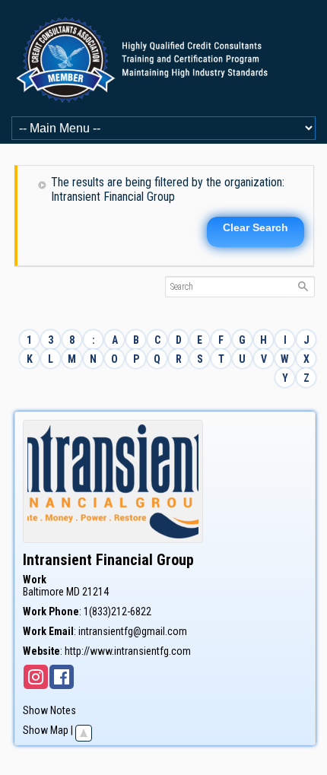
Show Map (45, 730)
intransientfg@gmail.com (132, 631)
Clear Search (255, 227)
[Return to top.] (83, 730)
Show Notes (49, 710)
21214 (95, 592)
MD (73, 592)
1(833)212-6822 (117, 611)
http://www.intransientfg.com (128, 651)
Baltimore (43, 592)
